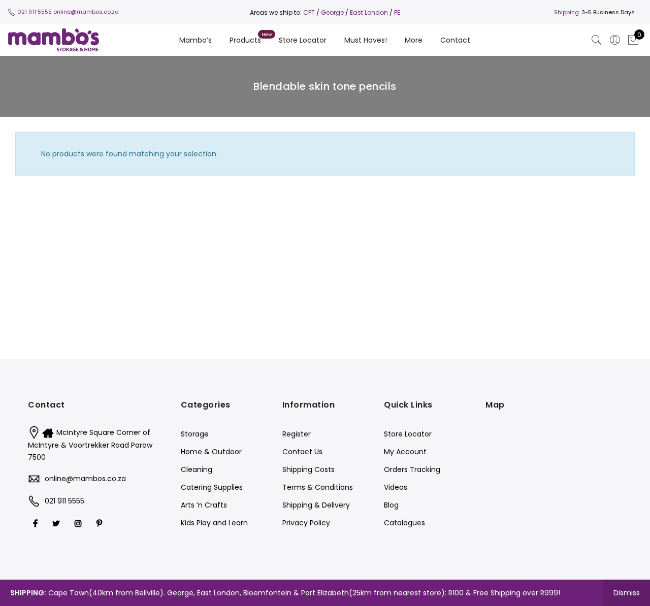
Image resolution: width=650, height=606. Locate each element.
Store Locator (303, 40)
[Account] (615, 40)
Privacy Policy (306, 523)
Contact (455, 40)
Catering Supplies (212, 487)
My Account (405, 452)
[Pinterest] (100, 523)
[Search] (597, 40)
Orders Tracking (412, 469)
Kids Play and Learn (214, 523)
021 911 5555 (34, 12)
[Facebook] (36, 523)
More (413, 40)
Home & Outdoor (211, 452)
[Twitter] (57, 523)
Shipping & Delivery (316, 505)
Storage (195, 434)
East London (369, 12)
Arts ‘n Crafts (204, 505)
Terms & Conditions (317, 487)
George (332, 12)
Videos (395, 487)
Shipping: (567, 12)
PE (397, 12)
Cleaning (196, 469)
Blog (391, 505)
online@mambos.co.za (86, 12)
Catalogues (404, 523)
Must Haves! (365, 40)
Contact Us (302, 452)
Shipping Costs (308, 469)
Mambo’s (195, 40)
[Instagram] (79, 523)
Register (296, 434)
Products (245, 40)
